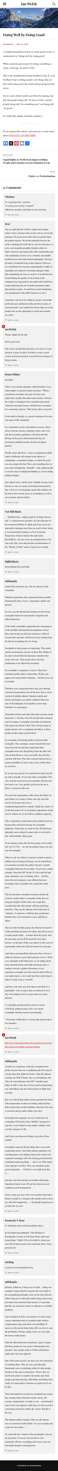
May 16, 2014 (22, 44)
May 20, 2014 (13, 1450)
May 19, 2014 (13, 1211)
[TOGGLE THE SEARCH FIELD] (53, 4)
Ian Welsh (29, 3)
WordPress (35, 1466)
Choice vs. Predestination (41, 176)
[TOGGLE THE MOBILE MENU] (4, 4)
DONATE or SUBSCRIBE (23, 135)
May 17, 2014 (13, 502)
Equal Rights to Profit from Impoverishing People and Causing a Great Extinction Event (26, 161)
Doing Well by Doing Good (24, 34)
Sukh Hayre (12, 561)
